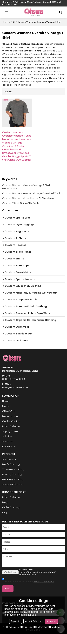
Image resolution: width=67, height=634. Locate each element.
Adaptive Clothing (13, 484)
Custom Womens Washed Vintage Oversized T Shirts (32, 193)
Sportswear (9, 459)
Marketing (56, 627)
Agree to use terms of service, (28, 581)
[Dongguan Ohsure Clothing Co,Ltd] (33, 12)
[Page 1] (30, 170)
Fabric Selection (11, 426)
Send (7, 588)
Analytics (27, 627)
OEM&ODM (8, 411)
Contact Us (9, 446)
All (14, 22)
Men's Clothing (11, 464)
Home (6, 22)
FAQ (4, 512)
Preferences (41, 627)
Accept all (51, 621)
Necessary (14, 627)
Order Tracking (11, 507)
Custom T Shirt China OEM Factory (22, 203)
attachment (12, 572)
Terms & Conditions (44, 581)
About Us (7, 441)
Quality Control (11, 421)
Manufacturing (10, 416)
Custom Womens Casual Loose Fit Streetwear (28, 198)
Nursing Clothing (12, 474)
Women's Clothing (13, 469)
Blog (4, 502)
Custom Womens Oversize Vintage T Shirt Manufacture (26, 187)
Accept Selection (33, 621)
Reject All (15, 621)
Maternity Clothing (13, 479)
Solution (7, 436)
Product (6, 406)
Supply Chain (10, 431)
